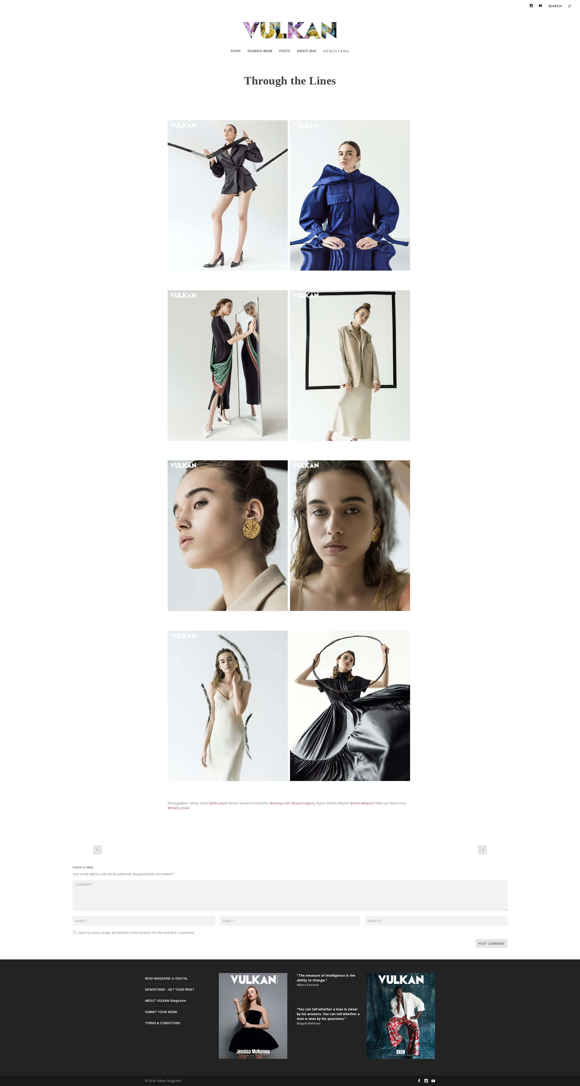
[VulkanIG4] (350, 706)
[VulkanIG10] (350, 195)
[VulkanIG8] (350, 365)
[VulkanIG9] (228, 365)
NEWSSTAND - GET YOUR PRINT (169, 989)
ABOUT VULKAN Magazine (165, 1000)
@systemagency (303, 803)
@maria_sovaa (178, 808)
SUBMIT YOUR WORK (161, 1012)
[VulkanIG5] (228, 706)
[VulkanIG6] (350, 535)
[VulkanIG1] (228, 195)
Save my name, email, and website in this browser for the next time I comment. (136, 932)
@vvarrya (276, 803)
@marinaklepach (362, 803)
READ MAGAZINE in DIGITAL (166, 978)
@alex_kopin (218, 803)
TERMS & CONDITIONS (162, 1023)
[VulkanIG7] (228, 535)
